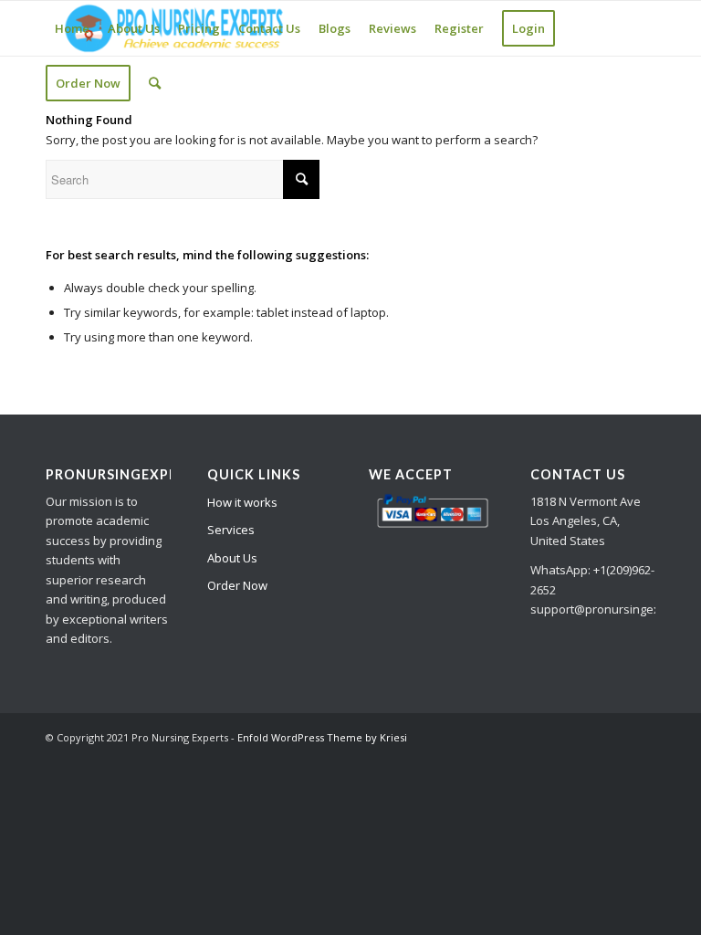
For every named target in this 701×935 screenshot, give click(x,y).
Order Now (237, 585)
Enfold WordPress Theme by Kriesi (322, 737)
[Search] (155, 83)
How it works (242, 502)
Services (231, 529)
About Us (232, 558)
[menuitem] (72, 28)
